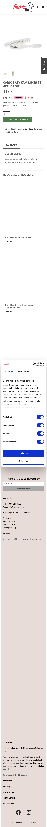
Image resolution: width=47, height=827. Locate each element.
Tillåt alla (23, 453)
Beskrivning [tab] (11, 145)
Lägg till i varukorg (18, 120)
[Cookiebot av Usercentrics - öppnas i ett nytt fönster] (33, 364)
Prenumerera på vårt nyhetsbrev (24, 479)
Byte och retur (8, 792)
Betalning (6, 786)
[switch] (40, 425)
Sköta (16, 132)
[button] (38, 20)
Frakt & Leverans (9, 798)
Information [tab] (23, 371)
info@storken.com (16, 507)
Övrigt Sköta (9, 132)
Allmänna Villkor (9, 804)
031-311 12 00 (15, 504)
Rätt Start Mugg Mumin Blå (18, 237)
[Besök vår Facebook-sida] (18, 812)
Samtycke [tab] (8, 371)
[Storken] (21, 6)
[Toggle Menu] (5, 7)
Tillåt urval (23, 461)
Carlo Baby (38, 129)
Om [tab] (38, 371)
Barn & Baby (29, 129)
